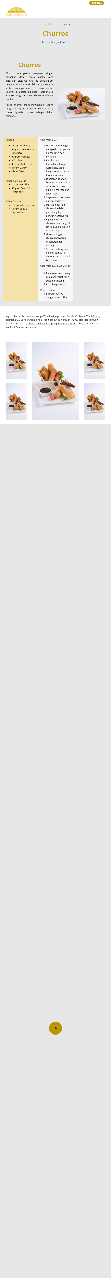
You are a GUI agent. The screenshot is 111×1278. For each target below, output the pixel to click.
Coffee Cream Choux (32, 319)
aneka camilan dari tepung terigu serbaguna (52, 323)
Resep (45, 42)
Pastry (54, 42)
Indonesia (97, 3)
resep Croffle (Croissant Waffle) (77, 316)
